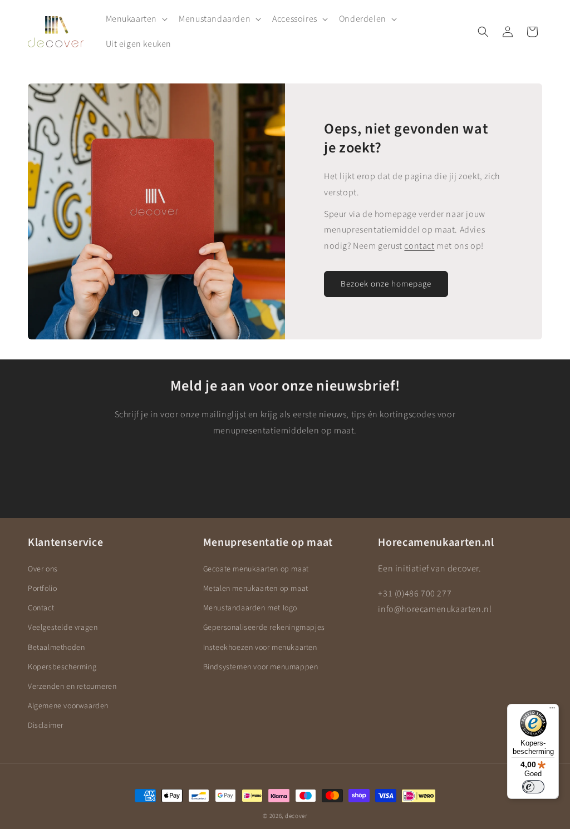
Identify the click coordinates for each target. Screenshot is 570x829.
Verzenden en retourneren (72, 686)
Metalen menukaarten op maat (255, 588)
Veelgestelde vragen (62, 627)
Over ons (43, 569)
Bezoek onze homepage (386, 283)
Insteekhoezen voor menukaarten (260, 647)
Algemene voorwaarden (68, 706)
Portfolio (42, 588)
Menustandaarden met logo (250, 608)
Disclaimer (45, 725)
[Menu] (552, 710)
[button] (136, 19)
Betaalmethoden (56, 647)
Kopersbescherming (62, 667)
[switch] (533, 786)
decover (296, 816)
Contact (41, 608)
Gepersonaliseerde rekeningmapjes (264, 627)
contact (419, 246)
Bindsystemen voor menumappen (260, 667)
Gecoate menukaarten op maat (256, 569)
